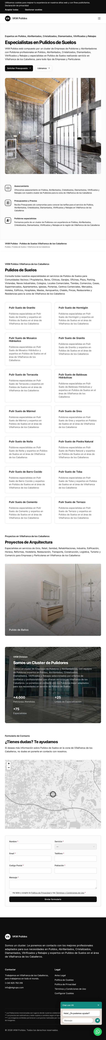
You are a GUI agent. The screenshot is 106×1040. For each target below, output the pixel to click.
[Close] (98, 1005)
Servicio (59, 841)
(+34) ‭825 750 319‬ (14, 983)
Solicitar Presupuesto (17, 68)
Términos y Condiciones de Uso (70, 893)
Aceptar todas (11, 9)
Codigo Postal (16, 865)
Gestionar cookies (33, 9)
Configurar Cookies (64, 993)
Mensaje (14, 877)
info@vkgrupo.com (14, 987)
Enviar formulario (53, 899)
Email (12, 853)
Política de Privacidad (41, 893)
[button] (53, 794)
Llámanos (42, 68)
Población (60, 865)
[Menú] (99, 18)
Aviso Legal (60, 975)
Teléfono (59, 853)
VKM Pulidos (19, 18)
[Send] (97, 1020)
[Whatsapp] (98, 1032)
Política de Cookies (64, 980)
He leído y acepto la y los (49, 893)
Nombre (13, 841)
